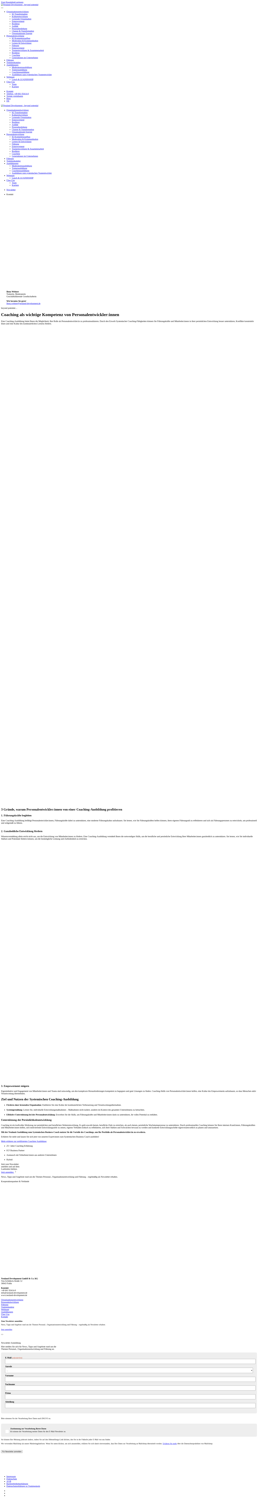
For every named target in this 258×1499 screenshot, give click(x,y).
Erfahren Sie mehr (170, 1444)
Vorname (9, 1375)
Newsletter (11, 190)
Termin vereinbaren (14, 96)
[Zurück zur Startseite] (19, 4)
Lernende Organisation (21, 19)
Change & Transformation (23, 31)
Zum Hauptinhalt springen (12, 2)
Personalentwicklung (15, 36)
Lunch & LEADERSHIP (22, 79)
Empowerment (18, 21)
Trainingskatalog (13, 62)
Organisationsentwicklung (17, 11)
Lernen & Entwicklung (21, 43)
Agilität (15, 26)
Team (14, 84)
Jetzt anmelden (7, 1172)
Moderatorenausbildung (22, 67)
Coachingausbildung (20, 72)
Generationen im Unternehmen (25, 58)
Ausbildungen (12, 65)
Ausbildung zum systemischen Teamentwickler (32, 74)
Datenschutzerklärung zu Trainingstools (23, 1486)
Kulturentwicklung (20, 16)
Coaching (16, 55)
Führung (15, 45)
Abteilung (9, 1402)
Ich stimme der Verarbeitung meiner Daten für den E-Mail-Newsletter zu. (38, 1432)
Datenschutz (11, 1479)
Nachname (10, 1384)
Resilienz (16, 24)
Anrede (8, 1366)
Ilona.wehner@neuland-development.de (23, 303)
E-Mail (13, 1358)
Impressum (11, 1476)
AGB (8, 1481)
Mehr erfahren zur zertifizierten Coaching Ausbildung (23, 1141)
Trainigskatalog (7, 1307)
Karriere (15, 87)
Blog (8, 98)
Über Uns (10, 82)
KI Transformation (20, 14)
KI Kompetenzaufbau (21, 38)
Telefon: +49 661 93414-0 (17, 94)
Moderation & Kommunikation (25, 41)
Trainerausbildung (19, 70)
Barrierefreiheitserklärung (17, 1484)
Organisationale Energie (22, 33)
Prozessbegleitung (19, 28)
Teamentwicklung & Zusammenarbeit (28, 50)
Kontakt (9, 91)
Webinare (10, 77)
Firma (8, 1393)
